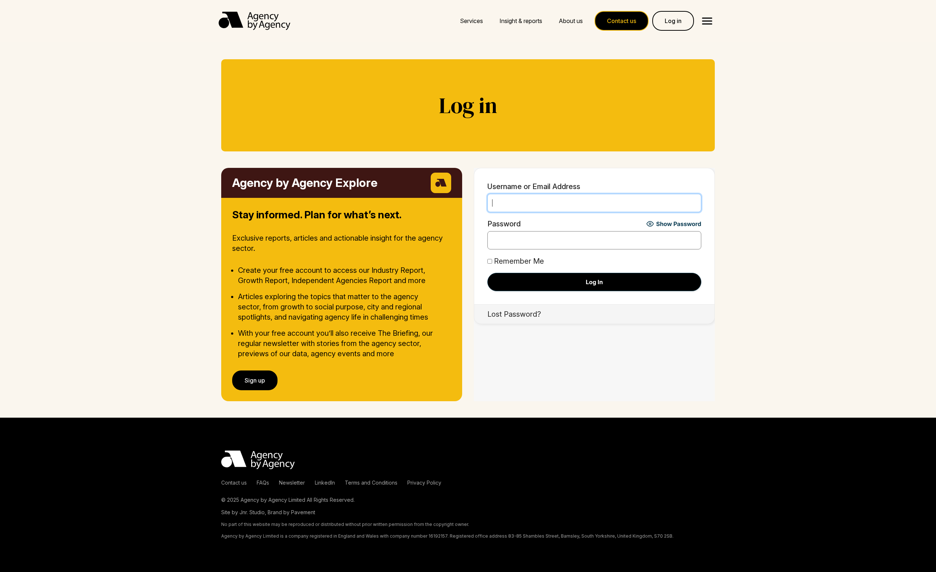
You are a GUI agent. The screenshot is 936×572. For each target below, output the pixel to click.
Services (471, 21)
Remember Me (518, 261)
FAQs (263, 482)
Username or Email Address (533, 186)
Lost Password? (514, 314)
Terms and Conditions (371, 482)
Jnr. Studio (252, 512)
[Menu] (707, 21)
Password (504, 223)
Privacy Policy (424, 482)
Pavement (303, 512)
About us (571, 21)
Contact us (234, 482)
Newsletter (292, 482)
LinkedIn (325, 482)
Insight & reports (520, 21)
